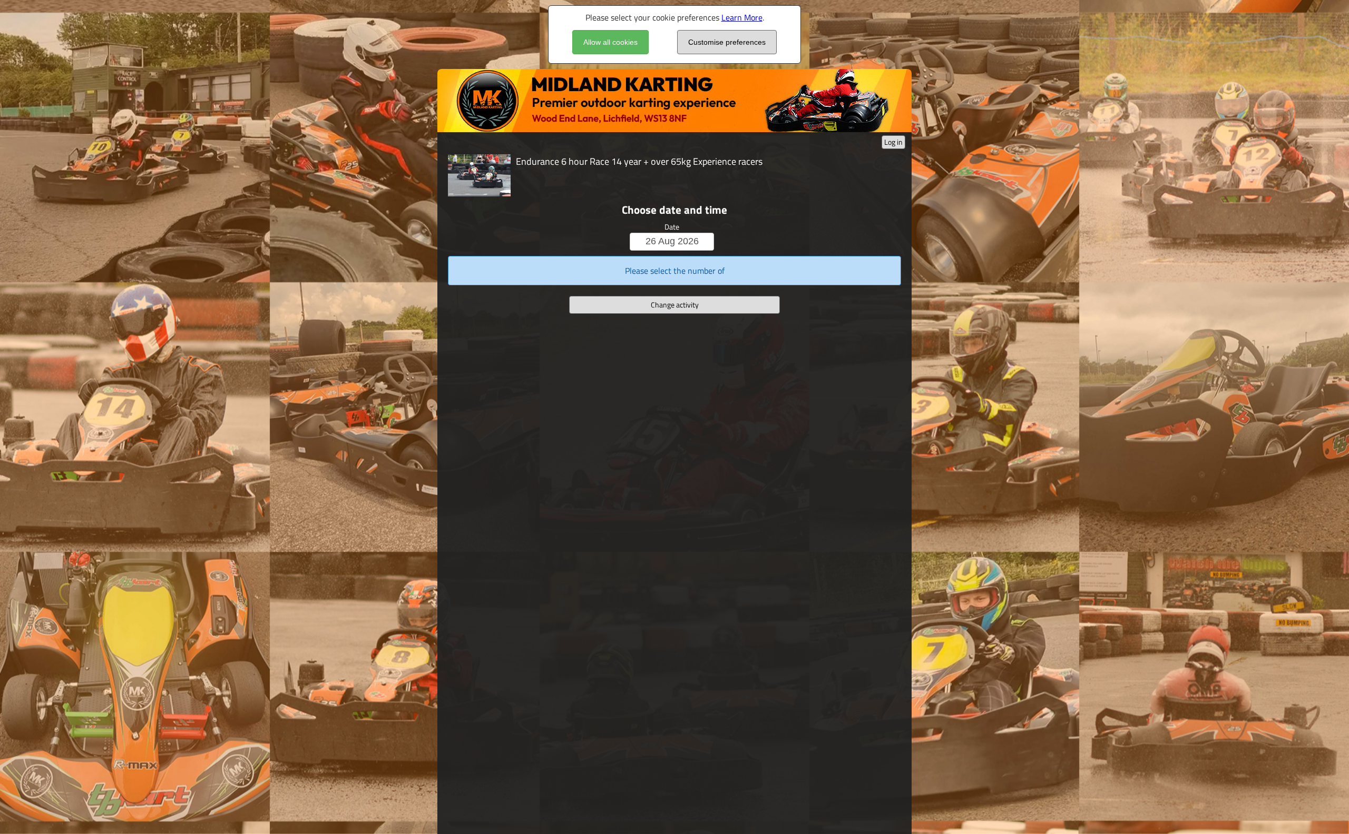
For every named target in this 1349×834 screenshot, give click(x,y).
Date (671, 226)
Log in (893, 141)
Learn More (742, 17)
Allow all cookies (610, 42)
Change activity (675, 304)
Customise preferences (727, 42)
